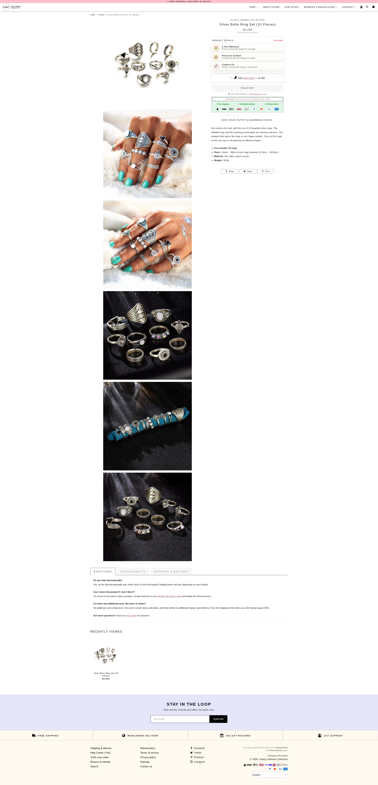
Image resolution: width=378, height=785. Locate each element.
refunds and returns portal (169, 596)
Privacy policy (148, 757)
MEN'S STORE (271, 7)
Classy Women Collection (273, 759)
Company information (278, 755)
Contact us (146, 766)
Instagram (199, 762)
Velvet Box (249, 78)
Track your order (99, 757)
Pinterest (198, 757)
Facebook (199, 748)
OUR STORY (292, 7)
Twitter (197, 752)
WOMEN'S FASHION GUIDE (319, 7)
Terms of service (149, 752)
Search (94, 766)
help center (131, 615)
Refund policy (147, 748)
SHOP (252, 7)
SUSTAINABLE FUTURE (258, 94)
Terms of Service (275, 750)
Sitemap (144, 762)
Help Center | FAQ (100, 752)
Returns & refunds (100, 762)
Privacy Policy (282, 748)
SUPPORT (348, 7)
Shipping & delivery (101, 748)
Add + (251, 78)
